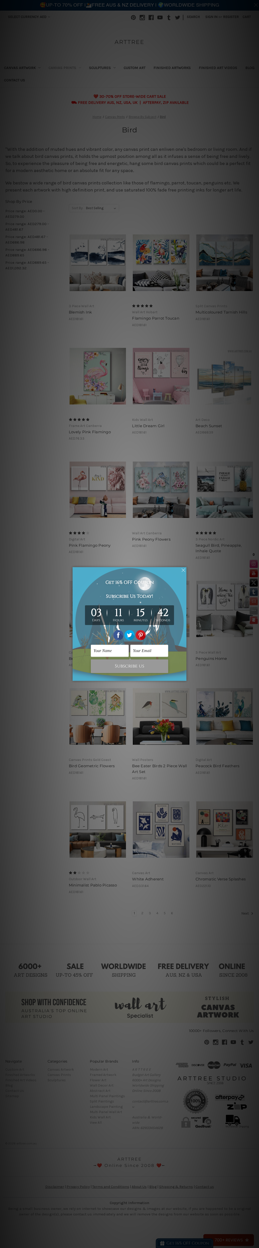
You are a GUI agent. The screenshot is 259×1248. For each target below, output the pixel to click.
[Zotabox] (183, 676)
